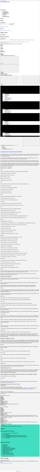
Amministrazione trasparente (8, 453)
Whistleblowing (5, 451)
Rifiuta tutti (9, 384)
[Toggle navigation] (8, 80)
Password (11, 24)
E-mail (11, 39)
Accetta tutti (16, 384)
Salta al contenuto (3, 0)
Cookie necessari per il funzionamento (6, 391)
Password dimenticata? (4, 26)
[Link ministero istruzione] (5, 1)
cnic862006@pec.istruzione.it (16, 436)
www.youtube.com (3, 406)
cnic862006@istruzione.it (15, 435)
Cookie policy (5, 444)
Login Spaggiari (27, 41)
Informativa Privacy (6, 447)
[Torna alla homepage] (20, 75)
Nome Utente (12, 23)
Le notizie (4, 148)
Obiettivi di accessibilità (7, 450)
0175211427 (6, 434)
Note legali (4, 445)
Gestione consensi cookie (7, 452)
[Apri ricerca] (31, 80)
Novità (3, 147)
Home (3, 146)
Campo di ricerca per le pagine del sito (6, 145)
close (1, 84)
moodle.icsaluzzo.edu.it (4, 395)
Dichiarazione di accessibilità (8, 449)
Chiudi (2, 47)
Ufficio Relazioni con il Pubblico (9, 448)
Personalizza (3, 384)
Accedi (2, 18)
